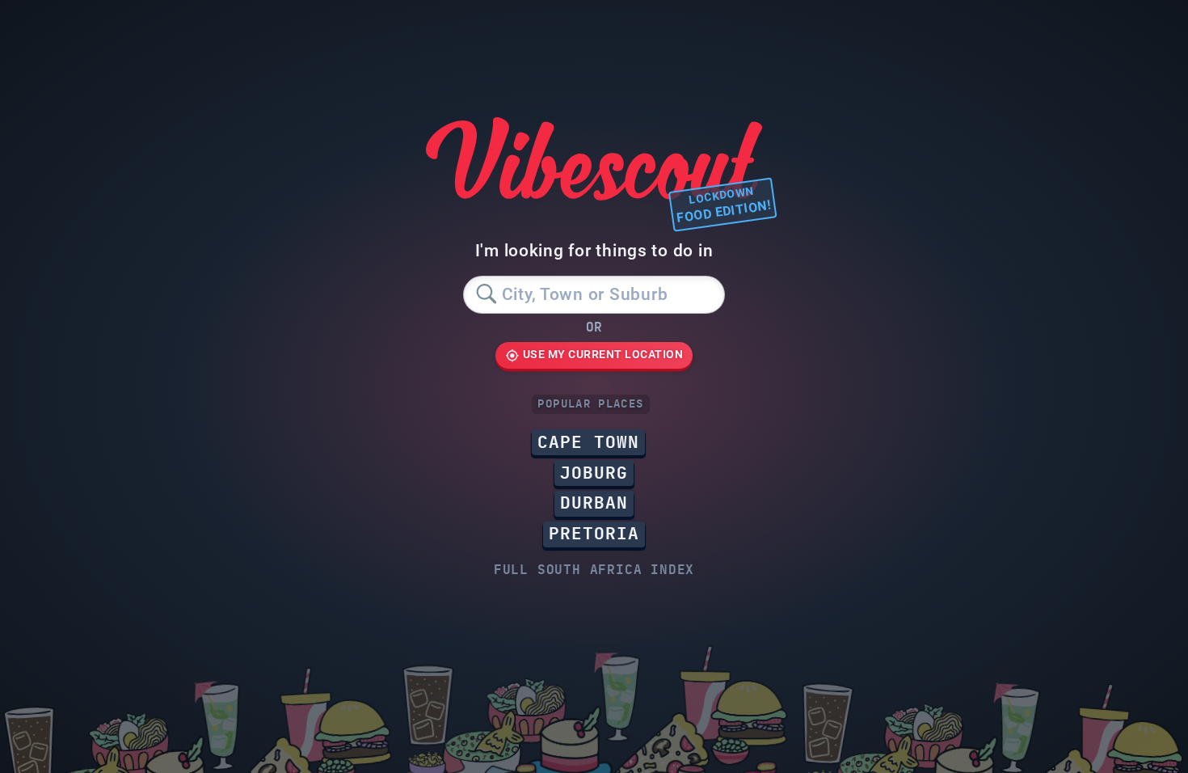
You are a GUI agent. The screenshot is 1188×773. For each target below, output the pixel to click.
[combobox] (593, 295)
